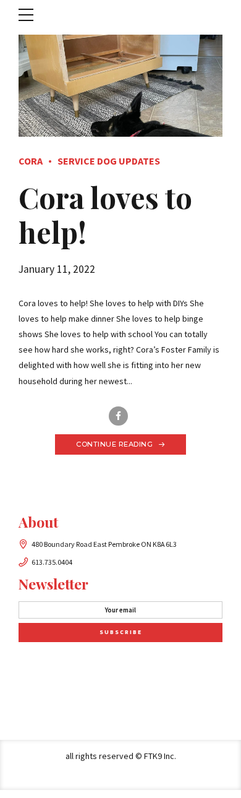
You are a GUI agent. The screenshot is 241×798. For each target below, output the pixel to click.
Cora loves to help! (105, 215)
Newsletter (53, 583)
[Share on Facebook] (118, 416)
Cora (31, 161)
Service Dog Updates (108, 161)
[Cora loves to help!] (120, 86)
